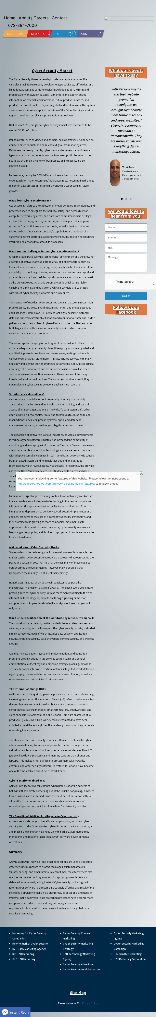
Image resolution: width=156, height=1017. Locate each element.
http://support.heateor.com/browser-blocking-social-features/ (56, 483)
